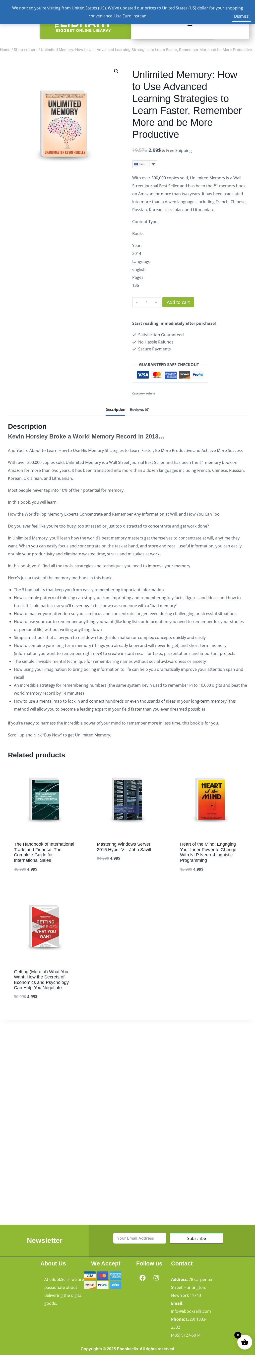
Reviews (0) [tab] (139, 409)
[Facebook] (142, 1277)
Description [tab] (115, 409)
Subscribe (196, 1238)
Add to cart (178, 302)
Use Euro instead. (130, 16)
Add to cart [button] (108, 873)
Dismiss (241, 16)
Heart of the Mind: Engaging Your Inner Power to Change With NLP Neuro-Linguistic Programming (208, 852)
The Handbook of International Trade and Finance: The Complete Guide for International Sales (44, 852)
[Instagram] (156, 1277)
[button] (190, 25)
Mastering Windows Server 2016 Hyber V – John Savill (124, 847)
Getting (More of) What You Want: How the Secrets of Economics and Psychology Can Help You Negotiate (41, 979)
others (150, 393)
